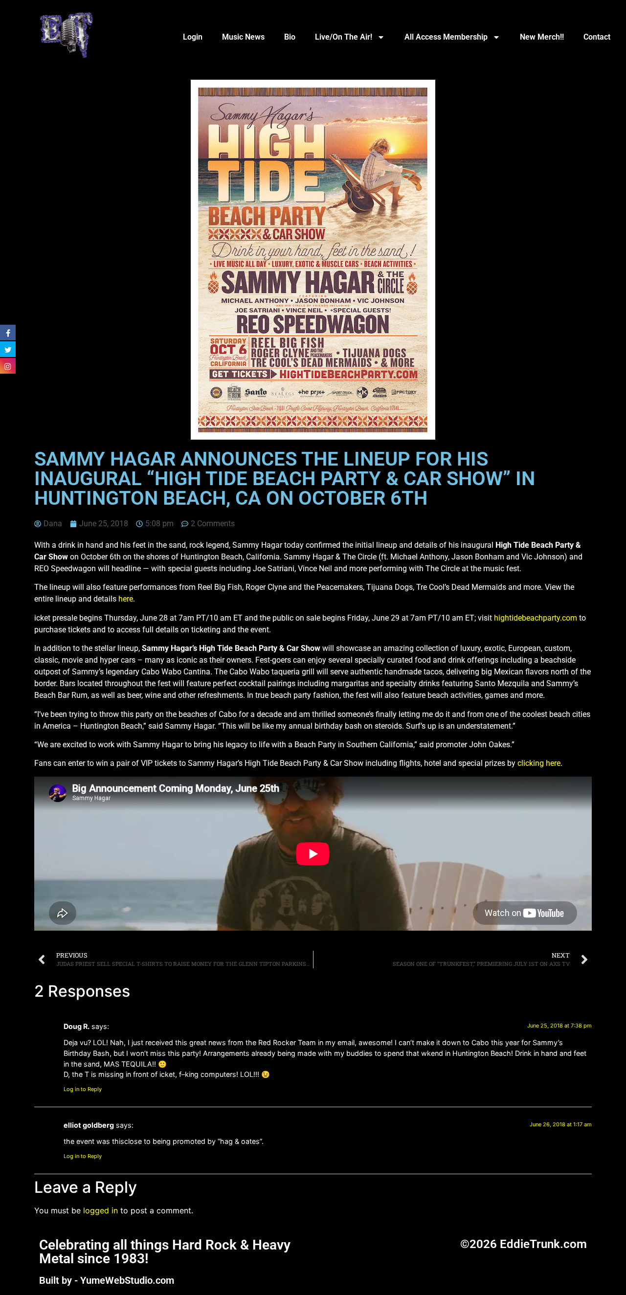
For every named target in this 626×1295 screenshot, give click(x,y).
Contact (596, 37)
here (125, 598)
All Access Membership (446, 37)
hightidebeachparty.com (535, 618)
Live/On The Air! (343, 37)
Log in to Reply (83, 1089)
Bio (289, 37)
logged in (100, 1210)
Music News (243, 37)
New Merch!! (542, 37)
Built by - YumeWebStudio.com (106, 1280)
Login (192, 37)
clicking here (538, 763)
